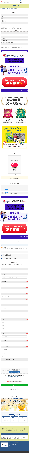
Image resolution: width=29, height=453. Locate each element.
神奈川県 (12, 8)
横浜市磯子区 (19, 437)
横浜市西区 (15, 438)
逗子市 (15, 8)
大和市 (5, 437)
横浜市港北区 (23, 437)
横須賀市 (8, 437)
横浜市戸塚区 (11, 438)
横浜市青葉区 (11, 437)
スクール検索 (8, 8)
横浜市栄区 (2, 438)
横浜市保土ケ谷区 (19, 438)
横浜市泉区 (15, 437)
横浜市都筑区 (6, 438)
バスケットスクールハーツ (3, 8)
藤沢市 (2, 437)
